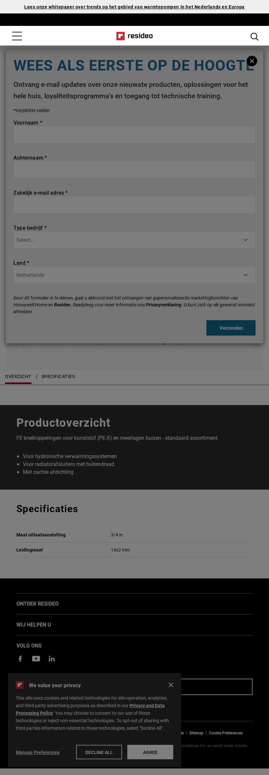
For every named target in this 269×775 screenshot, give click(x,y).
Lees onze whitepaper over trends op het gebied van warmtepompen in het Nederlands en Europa (134, 7)
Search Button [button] (255, 37)
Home (134, 36)
